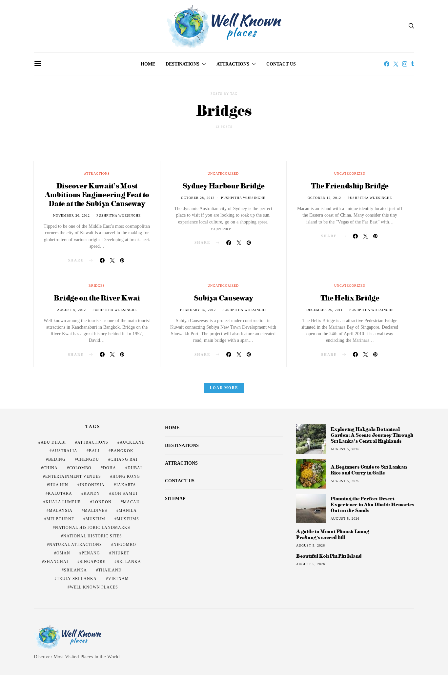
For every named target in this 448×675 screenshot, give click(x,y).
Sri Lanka (129, 561)
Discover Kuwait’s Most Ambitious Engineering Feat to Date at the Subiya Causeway (97, 194)
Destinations (182, 64)
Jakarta (126, 485)
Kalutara (60, 493)
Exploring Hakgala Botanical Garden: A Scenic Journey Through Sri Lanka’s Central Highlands (372, 435)
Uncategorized (223, 173)
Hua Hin (58, 485)
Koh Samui (124, 493)
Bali (94, 451)
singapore (92, 561)
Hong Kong (126, 476)
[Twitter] (395, 64)
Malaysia (60, 510)
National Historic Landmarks (92, 527)
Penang (91, 553)
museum (95, 519)
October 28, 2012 (197, 198)
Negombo (124, 544)
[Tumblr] (412, 64)
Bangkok (122, 451)
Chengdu (88, 459)
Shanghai (56, 561)
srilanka (75, 570)
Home (148, 64)
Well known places (94, 587)
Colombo (80, 468)
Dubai (135, 468)
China (50, 468)
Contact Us (281, 64)
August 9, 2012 (71, 310)
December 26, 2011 (324, 310)
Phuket (120, 553)
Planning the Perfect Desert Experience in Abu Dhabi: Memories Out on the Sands (372, 504)
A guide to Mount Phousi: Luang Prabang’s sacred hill (332, 534)
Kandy (92, 493)
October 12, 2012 (324, 198)
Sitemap (175, 498)
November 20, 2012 (71, 215)
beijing (57, 459)
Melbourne (60, 519)
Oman (63, 553)
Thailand (110, 570)
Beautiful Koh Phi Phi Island (328, 556)
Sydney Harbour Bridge (223, 185)
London (102, 502)
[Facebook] (386, 64)
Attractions (232, 64)
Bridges (97, 285)
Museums (128, 519)
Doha (109, 468)
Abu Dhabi (53, 442)
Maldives (95, 510)
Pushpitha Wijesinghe (118, 215)
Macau (131, 502)
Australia (64, 451)
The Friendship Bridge (350, 185)
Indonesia (92, 485)
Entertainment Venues (73, 476)
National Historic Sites (92, 536)
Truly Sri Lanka (77, 578)
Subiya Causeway (223, 297)
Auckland (132, 442)
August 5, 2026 (345, 449)
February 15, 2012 (198, 310)
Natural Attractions (75, 544)
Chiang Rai (124, 459)
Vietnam (118, 578)
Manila (128, 510)
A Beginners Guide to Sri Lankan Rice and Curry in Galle (369, 470)
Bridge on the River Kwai (97, 297)
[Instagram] (404, 64)
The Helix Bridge (349, 297)
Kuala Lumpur (63, 502)
